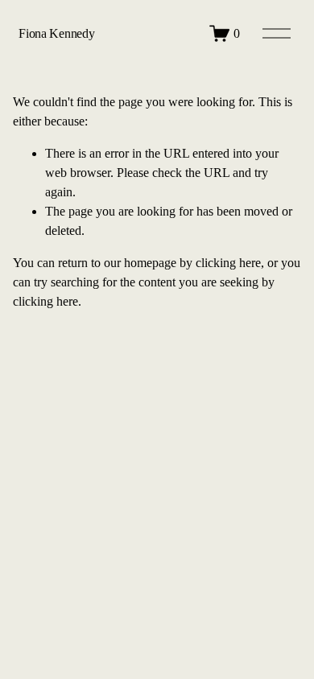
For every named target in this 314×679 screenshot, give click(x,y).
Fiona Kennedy (56, 33)
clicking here (228, 263)
